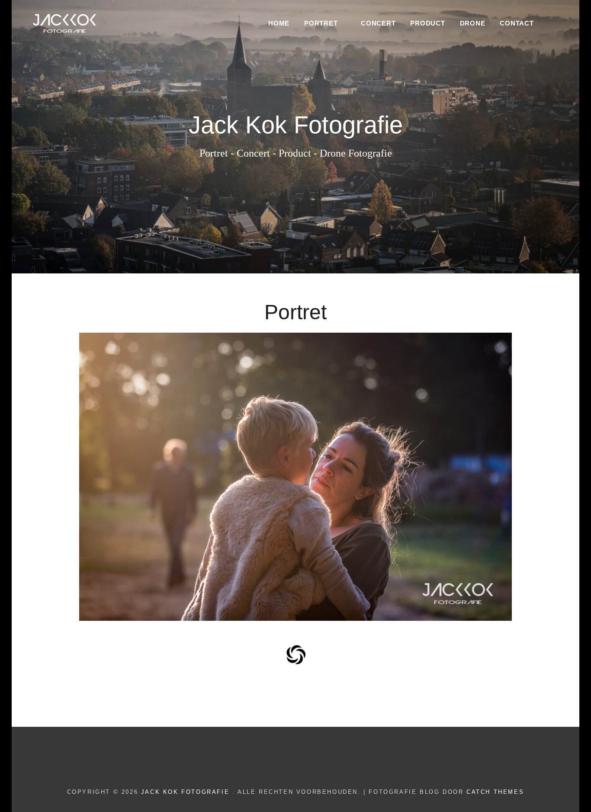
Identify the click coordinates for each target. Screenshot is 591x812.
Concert (378, 23)
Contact (516, 23)
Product (427, 23)
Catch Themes (495, 792)
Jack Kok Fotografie (186, 792)
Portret (320, 23)
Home (278, 23)
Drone (472, 23)
